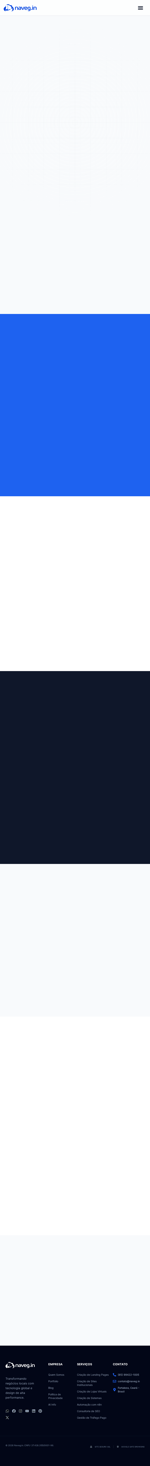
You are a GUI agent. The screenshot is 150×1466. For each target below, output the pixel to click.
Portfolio (53, 1381)
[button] (140, 8)
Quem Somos (56, 1374)
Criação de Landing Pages (93, 1374)
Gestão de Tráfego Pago (91, 1417)
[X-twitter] (7, 1417)
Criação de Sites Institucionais (87, 1383)
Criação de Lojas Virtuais (91, 1391)
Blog (51, 1387)
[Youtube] (27, 1411)
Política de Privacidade (55, 1396)
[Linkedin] (33, 1411)
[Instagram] (20, 1411)
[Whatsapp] (7, 1411)
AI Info (52, 1404)
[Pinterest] (40, 1411)
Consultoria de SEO (88, 1411)
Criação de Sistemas (89, 1398)
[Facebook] (14, 1411)
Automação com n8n (89, 1404)
